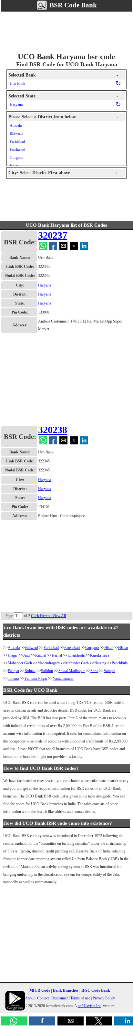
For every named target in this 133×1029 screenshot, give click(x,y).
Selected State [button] (63, 96)
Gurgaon (16, 157)
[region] (66, 31)
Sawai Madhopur (71, 671)
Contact (43, 998)
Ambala (16, 125)
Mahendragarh (48, 663)
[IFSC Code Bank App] (15, 1001)
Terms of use (80, 998)
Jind (26, 655)
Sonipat (109, 671)
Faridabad (17, 141)
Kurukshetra (99, 655)
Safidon (47, 671)
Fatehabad (17, 149)
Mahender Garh (20, 663)
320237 (52, 235)
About (30, 998)
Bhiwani (16, 133)
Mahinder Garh (77, 663)
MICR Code (39, 990)
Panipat (13, 671)
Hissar (123, 647)
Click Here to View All (48, 616)
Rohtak (30, 671)
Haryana (16, 104)
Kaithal (40, 655)
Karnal (57, 655)
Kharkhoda (76, 655)
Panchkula (120, 663)
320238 (52, 429)
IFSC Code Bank (95, 990)
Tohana (13, 678)
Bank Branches (65, 990)
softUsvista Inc (89, 1006)
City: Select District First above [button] (63, 172)
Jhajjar (13, 655)
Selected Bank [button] (63, 75)
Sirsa (94, 671)
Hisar (108, 647)
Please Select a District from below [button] (63, 116)
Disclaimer (59, 998)
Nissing (100, 663)
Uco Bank (17, 83)
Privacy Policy (104, 998)
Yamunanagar (63, 678)
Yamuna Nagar (35, 678)
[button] (14, 1020)
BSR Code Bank (72, 5)
